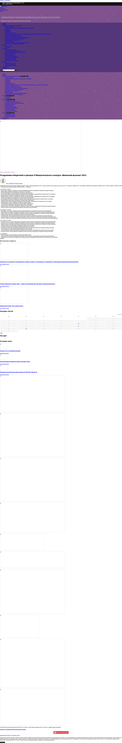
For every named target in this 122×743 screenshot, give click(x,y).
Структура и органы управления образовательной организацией (19, 28)
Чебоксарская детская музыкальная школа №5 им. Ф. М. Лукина (30, 17)
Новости (4, 24)
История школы (8, 46)
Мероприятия (7, 172)
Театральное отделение (10, 58)
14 (78, 323)
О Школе (4, 61)
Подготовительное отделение (11, 60)
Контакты (5, 67)
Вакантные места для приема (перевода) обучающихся (17, 37)
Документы (7, 29)
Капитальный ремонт (9, 41)
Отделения (5, 48)
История (4, 45)
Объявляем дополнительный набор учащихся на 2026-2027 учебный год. (18, 372)
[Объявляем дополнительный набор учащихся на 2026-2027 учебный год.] (4, 369)
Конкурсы (2, 172)
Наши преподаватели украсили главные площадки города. (15, 361)
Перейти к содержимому (5, 0)
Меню (2, 71)
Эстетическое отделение (10, 59)
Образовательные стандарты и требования (14, 43)
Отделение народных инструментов (13, 51)
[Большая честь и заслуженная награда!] (4, 348)
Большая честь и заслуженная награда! (10, 351)
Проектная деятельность (10, 65)
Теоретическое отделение (11, 55)
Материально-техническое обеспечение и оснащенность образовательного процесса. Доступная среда (28, 34)
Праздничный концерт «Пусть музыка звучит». (12, 306)
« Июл (1, 333)
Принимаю (2, 742)
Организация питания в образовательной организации (17, 42)
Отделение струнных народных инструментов (15, 52)
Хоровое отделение (9, 54)
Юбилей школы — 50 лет (10, 63)
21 (78, 326)
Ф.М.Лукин (7, 47)
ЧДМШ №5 (11, 183)
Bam (19, 735)
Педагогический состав (10, 32)
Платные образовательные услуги (12, 35)
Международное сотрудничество (12, 40)
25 (26, 328)
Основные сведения (9, 26)
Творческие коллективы (10, 64)
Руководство (8, 31)
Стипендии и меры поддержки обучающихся (15, 39)
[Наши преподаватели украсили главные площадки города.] (4, 359)
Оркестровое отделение (10, 53)
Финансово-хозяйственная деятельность (14, 36)
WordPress (15, 735)
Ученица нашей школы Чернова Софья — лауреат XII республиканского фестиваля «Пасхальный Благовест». (27, 284)
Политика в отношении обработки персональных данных (13, 729)
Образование (8, 30)
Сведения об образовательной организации (12, 25)
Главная (4, 23)
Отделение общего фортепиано (12, 57)
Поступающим (6, 66)
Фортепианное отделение (10, 49)
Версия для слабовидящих (62, 732)
